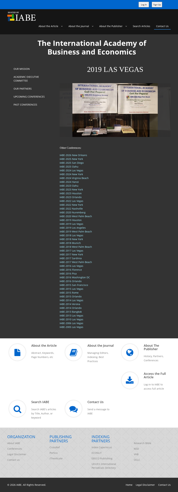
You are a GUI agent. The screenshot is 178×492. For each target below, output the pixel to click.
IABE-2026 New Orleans (73, 155)
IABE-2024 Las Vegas (71, 170)
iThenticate (56, 458)
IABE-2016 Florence (71, 269)
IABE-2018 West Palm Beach (76, 246)
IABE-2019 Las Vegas (71, 224)
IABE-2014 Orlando (71, 308)
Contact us (13, 459)
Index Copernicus (102, 447)
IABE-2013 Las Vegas (71, 315)
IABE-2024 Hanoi (69, 182)
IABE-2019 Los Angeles (73, 227)
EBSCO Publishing (102, 458)
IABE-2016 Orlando (71, 281)
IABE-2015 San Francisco (74, 285)
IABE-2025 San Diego (72, 162)
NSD (136, 448)
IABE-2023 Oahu (69, 185)
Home (129, 484)
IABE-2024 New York (71, 174)
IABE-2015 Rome (69, 292)
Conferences (14, 448)
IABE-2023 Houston (71, 193)
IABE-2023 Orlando (71, 197)
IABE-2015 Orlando (71, 296)
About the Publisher (112, 26)
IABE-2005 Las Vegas (71, 327)
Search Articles (141, 26)
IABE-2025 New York (71, 159)
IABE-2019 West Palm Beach (76, 231)
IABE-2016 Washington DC (75, 277)
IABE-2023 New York (71, 189)
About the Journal (80, 26)
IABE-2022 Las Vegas (71, 201)
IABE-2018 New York (71, 239)
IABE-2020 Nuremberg (73, 212)
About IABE (13, 443)
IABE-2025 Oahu (69, 166)
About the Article (50, 26)
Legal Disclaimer (16, 454)
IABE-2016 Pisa (68, 273)
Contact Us (162, 26)
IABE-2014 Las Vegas (71, 300)
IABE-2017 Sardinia (71, 258)
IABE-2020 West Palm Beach (76, 216)
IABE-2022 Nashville (71, 208)
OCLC (137, 459)
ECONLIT (97, 453)
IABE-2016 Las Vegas (71, 266)
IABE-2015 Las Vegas (71, 288)
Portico (54, 453)
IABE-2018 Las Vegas (71, 235)
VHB (136, 454)
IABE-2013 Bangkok (71, 311)
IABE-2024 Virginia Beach (74, 178)
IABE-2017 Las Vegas (71, 250)
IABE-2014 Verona (70, 304)
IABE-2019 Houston (71, 220)
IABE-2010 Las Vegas (71, 319)
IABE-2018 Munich (70, 243)
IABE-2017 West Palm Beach (76, 262)
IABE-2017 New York (71, 254)
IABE (19, 484)
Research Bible (142, 443)
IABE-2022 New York (71, 204)
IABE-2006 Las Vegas (71, 323)
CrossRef (55, 447)
